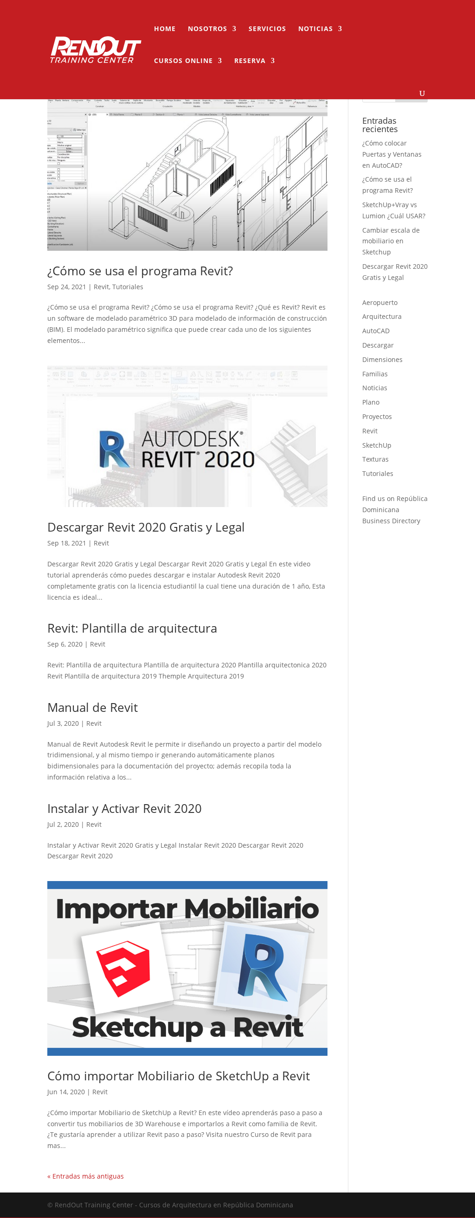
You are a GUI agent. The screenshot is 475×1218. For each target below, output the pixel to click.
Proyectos (377, 416)
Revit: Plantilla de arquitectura (132, 628)
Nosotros (207, 29)
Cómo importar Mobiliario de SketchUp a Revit (178, 1075)
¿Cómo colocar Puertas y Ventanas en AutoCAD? (392, 154)
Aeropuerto (380, 302)
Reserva (250, 61)
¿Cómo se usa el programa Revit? (140, 270)
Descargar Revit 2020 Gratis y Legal (146, 527)
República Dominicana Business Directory (395, 509)
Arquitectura (382, 316)
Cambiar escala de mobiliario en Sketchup (391, 241)
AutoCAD (376, 330)
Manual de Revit (92, 707)
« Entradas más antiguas (85, 1176)
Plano (370, 402)
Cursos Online (183, 61)
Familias (375, 373)
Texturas (375, 459)
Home (165, 29)
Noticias (315, 29)
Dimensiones (382, 359)
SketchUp (377, 445)
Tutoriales (127, 286)
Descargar (378, 345)
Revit (101, 286)
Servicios (267, 29)
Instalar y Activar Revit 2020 (124, 808)
